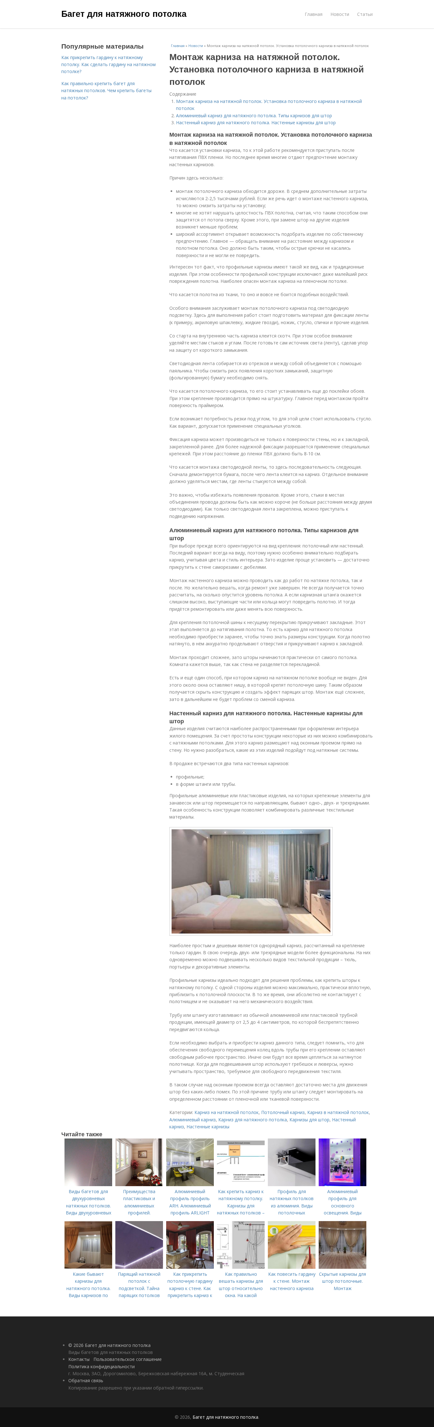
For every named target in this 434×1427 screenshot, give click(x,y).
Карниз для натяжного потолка (252, 1120)
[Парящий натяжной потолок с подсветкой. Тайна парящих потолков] (139, 1267)
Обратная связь (85, 1380)
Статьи (365, 14)
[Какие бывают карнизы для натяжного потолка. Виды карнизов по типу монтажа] (88, 1267)
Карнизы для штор (309, 1120)
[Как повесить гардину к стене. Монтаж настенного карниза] (291, 1267)
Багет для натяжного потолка (123, 13)
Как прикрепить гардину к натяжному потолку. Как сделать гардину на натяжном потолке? (108, 64)
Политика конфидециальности (101, 1366)
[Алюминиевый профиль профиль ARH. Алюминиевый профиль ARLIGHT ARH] (190, 1184)
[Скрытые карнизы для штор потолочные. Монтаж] (342, 1267)
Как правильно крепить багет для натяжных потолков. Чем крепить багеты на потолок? (106, 90)
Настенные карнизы (207, 1127)
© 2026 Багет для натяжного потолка (109, 1345)
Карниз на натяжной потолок (226, 1112)
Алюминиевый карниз (192, 1120)
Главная (313, 14)
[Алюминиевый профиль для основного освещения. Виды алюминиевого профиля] (342, 1184)
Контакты (79, 1359)
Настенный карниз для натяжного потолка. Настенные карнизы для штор (256, 122)
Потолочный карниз (283, 1112)
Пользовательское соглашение (127, 1359)
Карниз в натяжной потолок (338, 1112)
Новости (339, 14)
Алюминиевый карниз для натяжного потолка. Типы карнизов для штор (254, 115)
